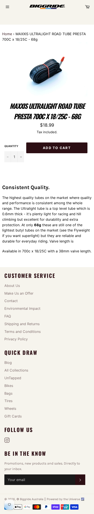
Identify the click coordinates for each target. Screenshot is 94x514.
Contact (11, 301)
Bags (8, 393)
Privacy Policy (16, 339)
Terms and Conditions (22, 331)
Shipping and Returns (22, 324)
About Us (12, 285)
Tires (8, 401)
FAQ (7, 316)
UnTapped (12, 378)
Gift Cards (13, 416)
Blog (8, 362)
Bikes (8, 385)
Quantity (11, 146)
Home (7, 34)
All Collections (16, 370)
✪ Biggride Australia (30, 499)
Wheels (10, 408)
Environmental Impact (22, 308)
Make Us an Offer (18, 293)
